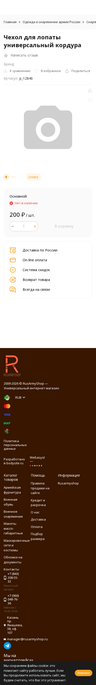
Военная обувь (10, 502)
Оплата (37, 527)
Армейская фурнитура (12, 490)
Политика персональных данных (15, 445)
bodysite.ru (14, 463)
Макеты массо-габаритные (13, 528)
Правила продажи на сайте (40, 488)
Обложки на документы (13, 559)
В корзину (64, 226)
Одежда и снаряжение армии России (51, 22)
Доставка (38, 519)
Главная (10, 22)
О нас (35, 512)
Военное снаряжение (13, 514)
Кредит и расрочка (38, 502)
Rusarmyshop (68, 483)
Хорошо (83, 672)
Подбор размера (38, 536)
